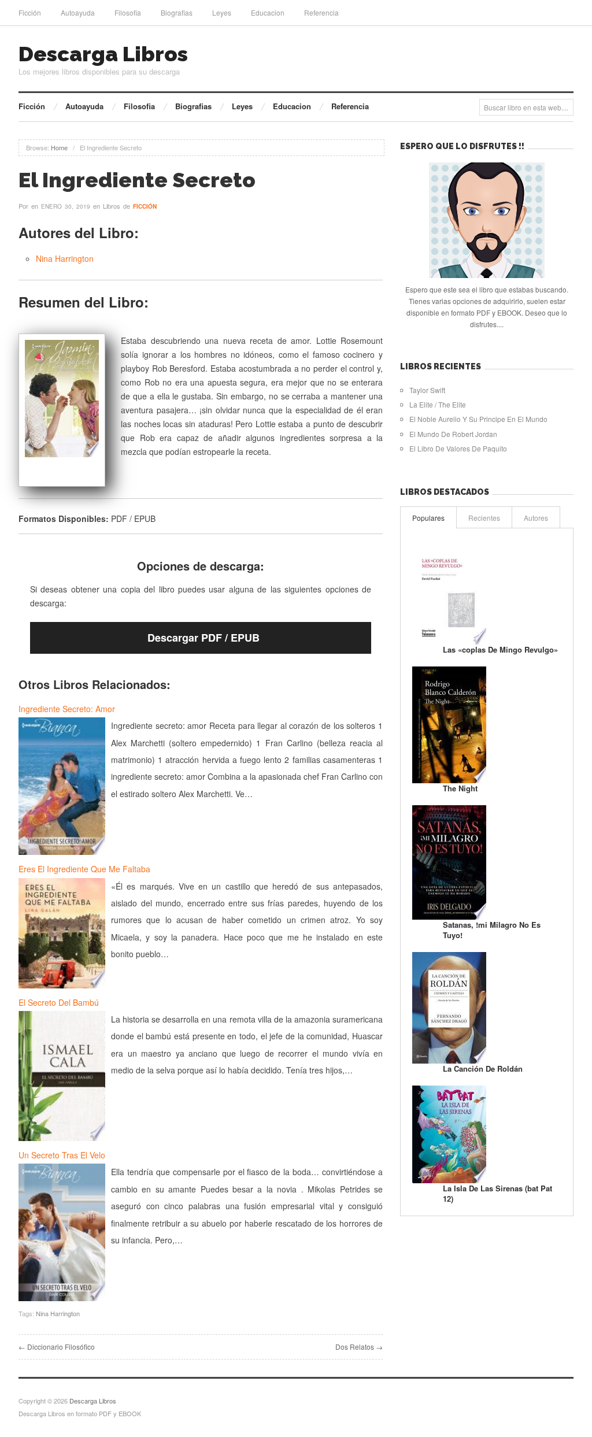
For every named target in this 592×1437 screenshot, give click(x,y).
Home (59, 147)
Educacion (267, 12)
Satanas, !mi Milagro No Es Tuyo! (492, 929)
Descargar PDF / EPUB (203, 637)
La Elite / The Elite (437, 404)
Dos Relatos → (359, 1346)
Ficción (29, 12)
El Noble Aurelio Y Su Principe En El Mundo (478, 419)
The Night (460, 788)
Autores (536, 518)
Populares (428, 518)
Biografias (177, 12)
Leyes (221, 12)
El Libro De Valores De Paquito (458, 448)
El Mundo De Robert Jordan (453, 434)
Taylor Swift (427, 390)
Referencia (321, 12)
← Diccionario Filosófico (56, 1346)
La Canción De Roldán (483, 1068)
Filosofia (127, 12)
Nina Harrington (65, 258)
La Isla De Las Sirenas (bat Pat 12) (497, 1193)
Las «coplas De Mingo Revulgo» (500, 649)
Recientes (484, 518)
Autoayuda (78, 12)
